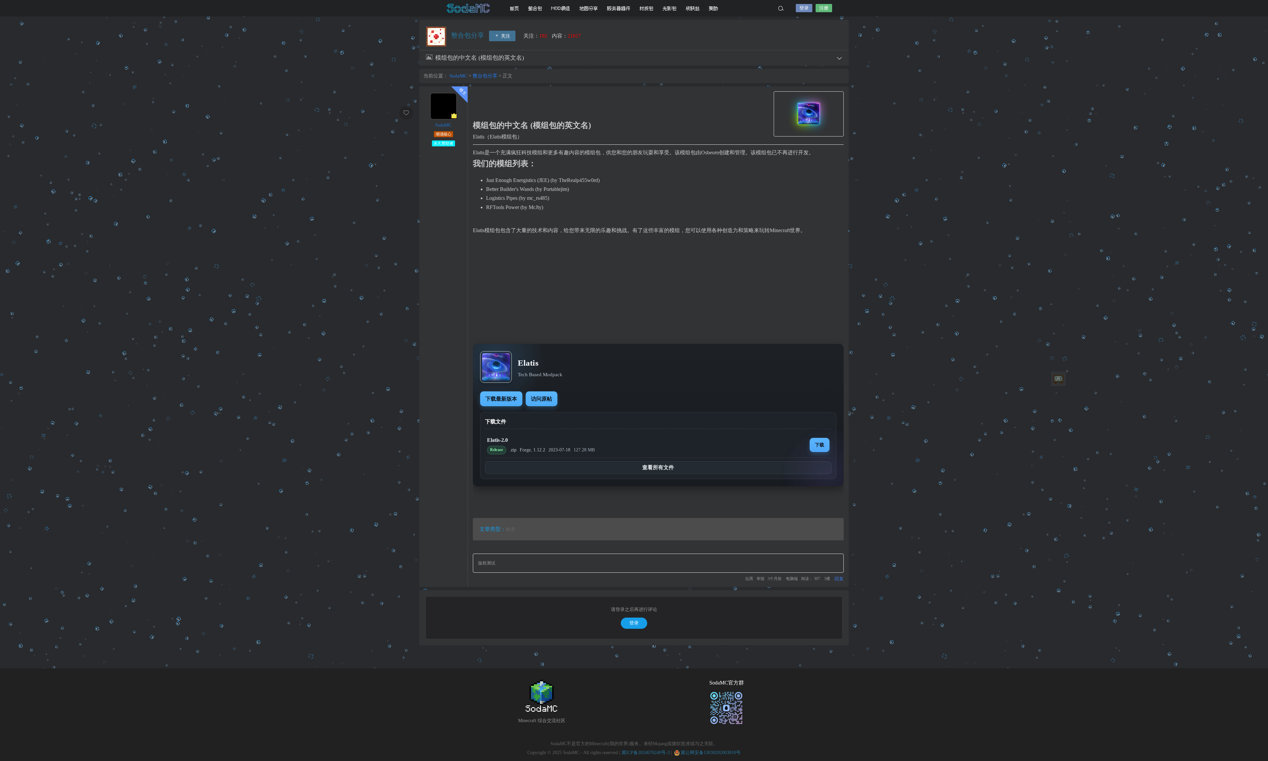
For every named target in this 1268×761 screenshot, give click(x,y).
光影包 (670, 8)
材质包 (646, 8)
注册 (823, 8)
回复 (839, 578)
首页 (514, 8)
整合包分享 (468, 35)
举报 (760, 578)
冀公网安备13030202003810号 (711, 752)
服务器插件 (618, 8)
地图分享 (589, 8)
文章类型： (492, 529)
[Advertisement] (658, 290)
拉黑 (749, 578)
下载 (819, 444)
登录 (804, 8)
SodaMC (469, 8)
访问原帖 (541, 399)
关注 (505, 36)
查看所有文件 (658, 467)
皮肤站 (693, 8)
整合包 (535, 8)
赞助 (713, 8)
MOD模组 (560, 8)
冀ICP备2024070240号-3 (645, 752)
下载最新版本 (501, 399)
